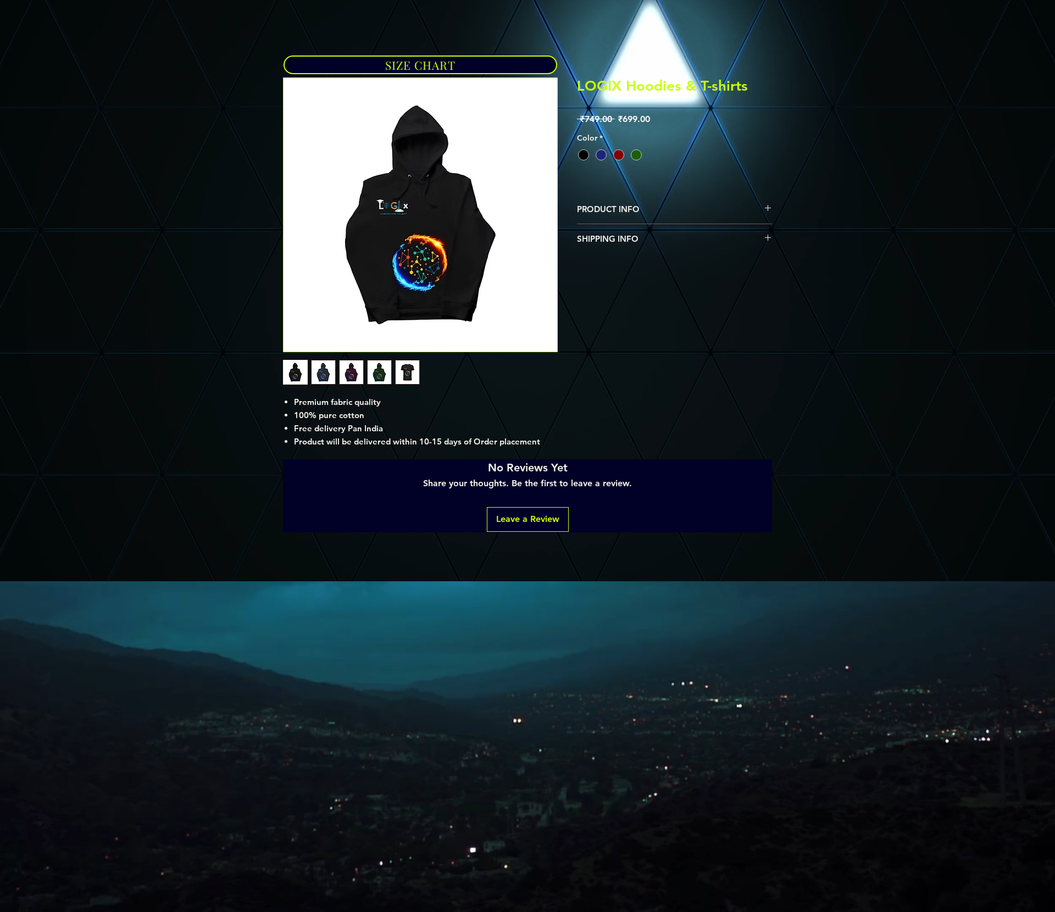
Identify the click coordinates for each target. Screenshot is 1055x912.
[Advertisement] (329, 674)
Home (295, 39)
